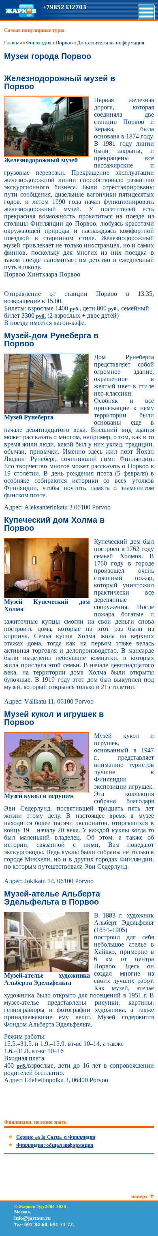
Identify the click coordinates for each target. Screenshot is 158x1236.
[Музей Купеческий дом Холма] (46, 596)
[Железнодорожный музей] (46, 155)
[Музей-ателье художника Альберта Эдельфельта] (46, 970)
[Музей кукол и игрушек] (46, 791)
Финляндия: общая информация (54, 1145)
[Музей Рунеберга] (46, 412)
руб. (74, 309)
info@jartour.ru (32, 1218)
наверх (139, 1196)
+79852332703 (64, 7)
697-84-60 (35, 1224)
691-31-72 (61, 1224)
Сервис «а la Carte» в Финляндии (55, 1137)
